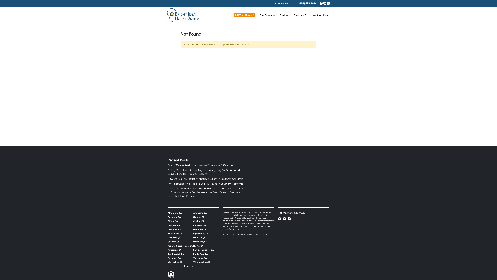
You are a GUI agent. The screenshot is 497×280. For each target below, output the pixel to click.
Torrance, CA (174, 258)
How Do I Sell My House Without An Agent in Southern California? (206, 178)
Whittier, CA (186, 266)
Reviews (284, 15)
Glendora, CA (174, 229)
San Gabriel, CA (176, 254)
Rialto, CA (198, 246)
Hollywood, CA (175, 233)
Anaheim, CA (200, 213)
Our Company (267, 15)
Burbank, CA (174, 217)
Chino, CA (173, 221)
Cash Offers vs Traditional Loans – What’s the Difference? (201, 165)
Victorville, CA (175, 262)
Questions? (300, 15)
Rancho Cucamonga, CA (180, 246)
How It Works (318, 15)
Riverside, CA (174, 250)
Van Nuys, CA (200, 258)
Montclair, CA (200, 237)
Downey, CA (174, 225)
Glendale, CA (200, 229)
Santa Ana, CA (200, 254)
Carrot (267, 234)
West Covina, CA (201, 262)
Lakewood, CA (175, 237)
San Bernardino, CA (203, 250)
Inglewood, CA (201, 233)
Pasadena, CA (200, 241)
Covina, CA (198, 221)
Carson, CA (198, 217)
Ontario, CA (174, 241)
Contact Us (281, 3)
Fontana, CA (199, 225)
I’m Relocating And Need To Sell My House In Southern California (205, 183)
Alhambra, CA (175, 213)
